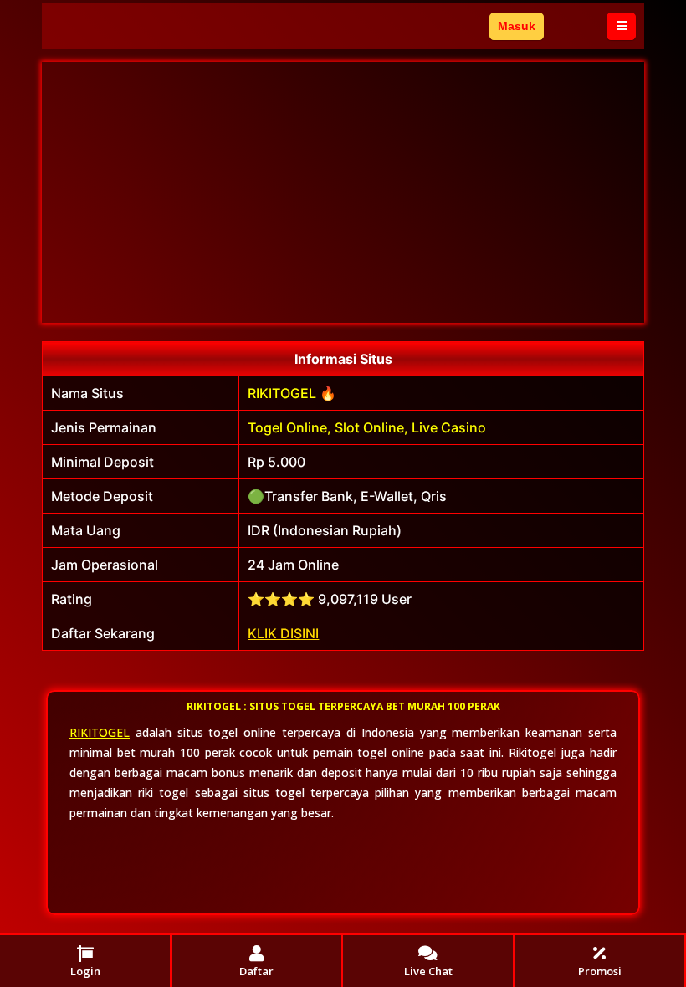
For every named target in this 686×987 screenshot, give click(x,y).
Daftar (575, 26)
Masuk (516, 26)
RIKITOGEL (99, 732)
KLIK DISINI (283, 633)
